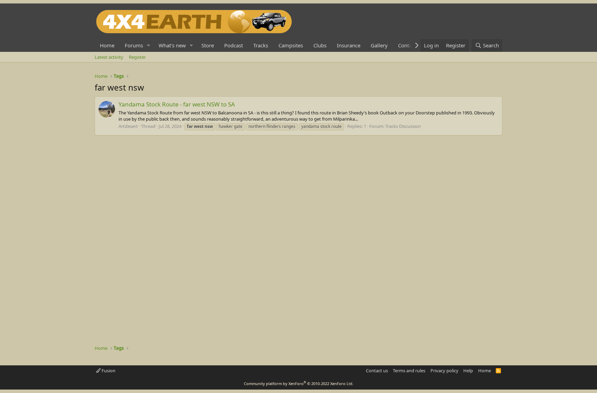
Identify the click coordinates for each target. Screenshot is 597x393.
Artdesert (128, 126)
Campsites (290, 45)
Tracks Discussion (403, 126)
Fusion (108, 370)
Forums (134, 45)
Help (468, 370)
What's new (172, 45)
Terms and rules (409, 370)
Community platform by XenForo (298, 383)
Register (137, 57)
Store (207, 45)
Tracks (260, 45)
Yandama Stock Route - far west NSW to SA (177, 104)
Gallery (379, 45)
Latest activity (109, 57)
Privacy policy (444, 370)
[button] (148, 45)
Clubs (319, 45)
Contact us (377, 370)
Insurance (348, 45)
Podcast (233, 45)
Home (107, 45)
